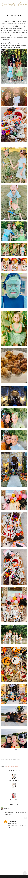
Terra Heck (6, 808)
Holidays (17, 766)
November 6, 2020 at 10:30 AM (13, 823)
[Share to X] (9, 763)
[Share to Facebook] (6, 763)
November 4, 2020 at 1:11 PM (9, 810)
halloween (7, 766)
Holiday (13, 766)
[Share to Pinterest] (11, 763)
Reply (26, 817)
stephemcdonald (12, 821)
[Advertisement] (14, 860)
